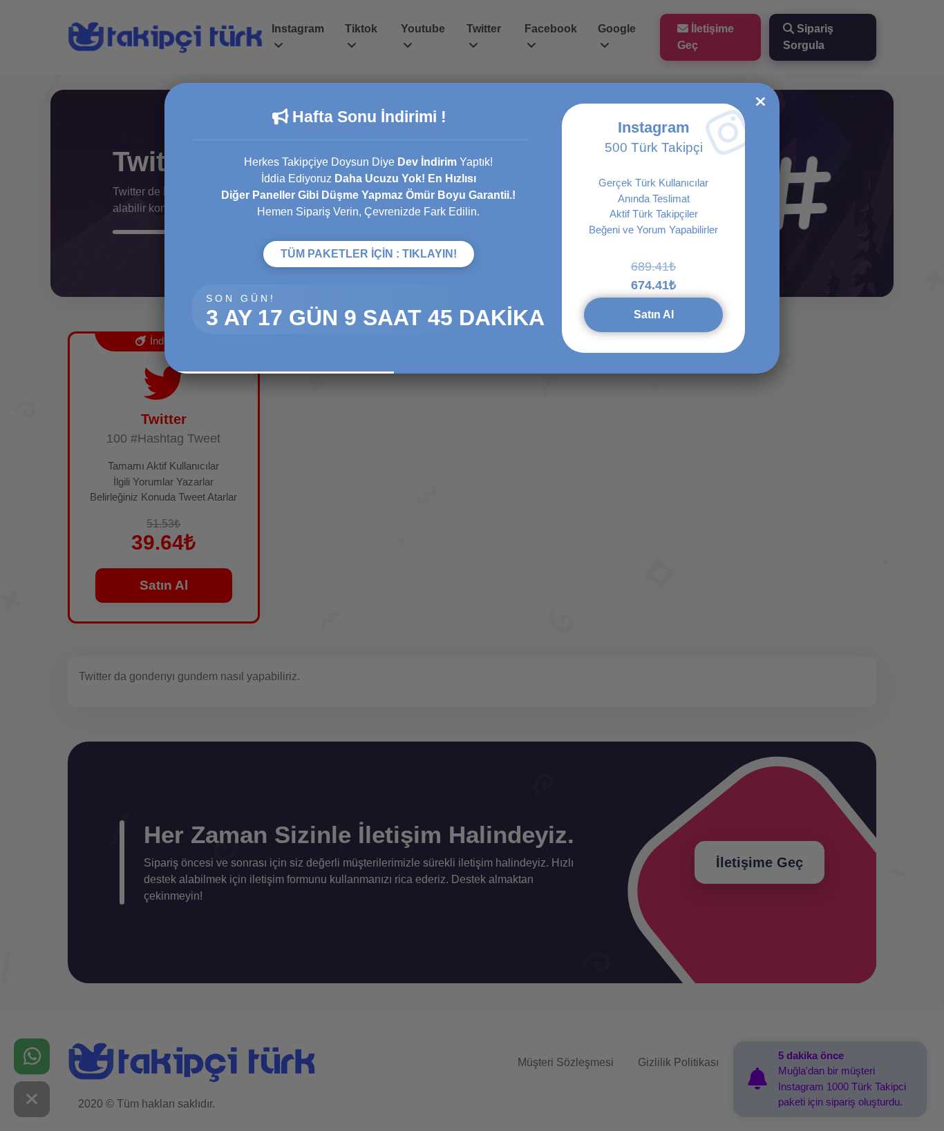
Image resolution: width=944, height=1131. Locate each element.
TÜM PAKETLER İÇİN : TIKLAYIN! (369, 254)
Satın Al (654, 314)
